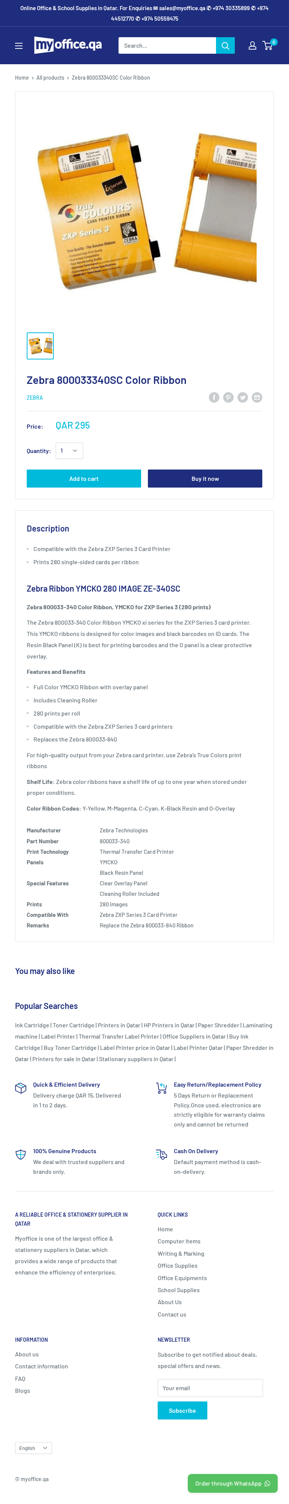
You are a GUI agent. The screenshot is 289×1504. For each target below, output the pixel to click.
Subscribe (182, 1410)
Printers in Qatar (119, 1024)
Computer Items (179, 1240)
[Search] (225, 45)
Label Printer (58, 1036)
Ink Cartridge (32, 1024)
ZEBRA (35, 397)
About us (27, 1354)
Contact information (41, 1366)
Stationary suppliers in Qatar (136, 1058)
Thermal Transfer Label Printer (119, 1036)
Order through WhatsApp (228, 1483)
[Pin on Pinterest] (228, 397)
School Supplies (179, 1289)
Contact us (172, 1314)
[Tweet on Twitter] (242, 397)
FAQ (20, 1378)
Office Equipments (182, 1277)
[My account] (252, 45)
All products (50, 77)
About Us (170, 1301)
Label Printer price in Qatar (135, 1047)
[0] (267, 45)
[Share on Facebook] (214, 397)
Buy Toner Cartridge (70, 1047)
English (27, 1448)
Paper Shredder (218, 1024)
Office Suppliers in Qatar (194, 1036)
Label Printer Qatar (198, 1047)
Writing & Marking (181, 1253)
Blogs (22, 1390)
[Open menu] (19, 46)
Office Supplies (178, 1265)
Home (22, 77)
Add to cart (84, 478)
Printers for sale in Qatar (64, 1058)
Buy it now (205, 478)
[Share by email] (257, 397)
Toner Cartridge (73, 1024)
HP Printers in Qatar (169, 1024)
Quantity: (39, 450)
